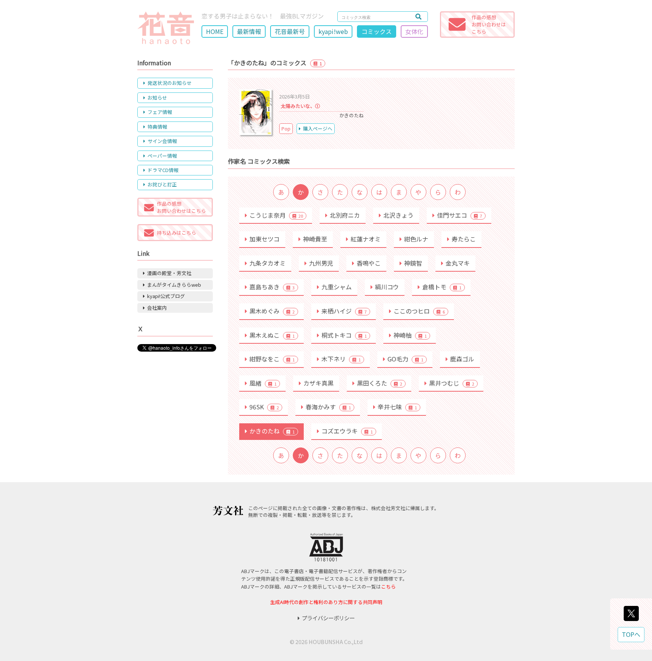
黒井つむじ (451, 382)
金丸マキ (458, 262)
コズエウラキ (347, 430)
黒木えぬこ (272, 335)
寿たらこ (464, 238)
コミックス (376, 31)
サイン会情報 (162, 140)
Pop (286, 128)
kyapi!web (333, 31)
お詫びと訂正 (162, 184)
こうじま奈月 (276, 215)
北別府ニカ (345, 215)
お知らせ (157, 97)
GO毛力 (405, 358)
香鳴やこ (369, 262)
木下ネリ (341, 358)
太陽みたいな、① (300, 105)
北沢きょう (398, 215)
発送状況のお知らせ (170, 82)
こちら (388, 586)
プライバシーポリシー (328, 618)
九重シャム (336, 286)
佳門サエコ (459, 215)
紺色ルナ (416, 238)
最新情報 (249, 31)
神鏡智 (413, 262)
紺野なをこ (272, 358)
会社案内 (157, 307)
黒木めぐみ (272, 310)
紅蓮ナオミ (366, 238)
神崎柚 (410, 335)
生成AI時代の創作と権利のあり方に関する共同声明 (326, 602)
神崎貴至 (315, 238)
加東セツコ (264, 238)
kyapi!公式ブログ (166, 296)
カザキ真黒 (318, 382)
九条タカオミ (267, 262)
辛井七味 (397, 406)
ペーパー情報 (162, 155)
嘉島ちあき (272, 286)
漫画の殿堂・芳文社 (169, 273)
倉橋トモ (441, 286)
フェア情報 (160, 111)
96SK (264, 406)
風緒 (263, 382)
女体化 (414, 31)
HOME (214, 31)
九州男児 (321, 262)
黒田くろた (379, 382)
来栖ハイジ (344, 310)
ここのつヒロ (419, 310)
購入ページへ (317, 128)
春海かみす (328, 406)
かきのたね (272, 430)
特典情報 (157, 126)
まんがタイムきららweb (174, 284)
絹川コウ (387, 286)
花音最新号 (290, 31)
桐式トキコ (344, 335)
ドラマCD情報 (163, 170)
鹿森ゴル (462, 358)
